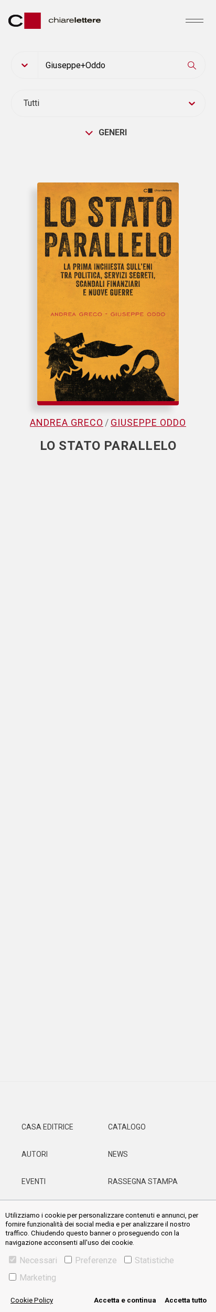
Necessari (38, 1260)
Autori (34, 1154)
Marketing (37, 1278)
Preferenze (96, 1260)
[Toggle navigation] (194, 20)
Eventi (33, 1181)
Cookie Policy (31, 1300)
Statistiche (154, 1260)
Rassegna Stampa (143, 1181)
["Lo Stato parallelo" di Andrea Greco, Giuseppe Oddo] (108, 283)
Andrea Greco (66, 422)
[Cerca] (192, 65)
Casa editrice (47, 1127)
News (118, 1154)
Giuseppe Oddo (148, 422)
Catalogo (127, 1127)
